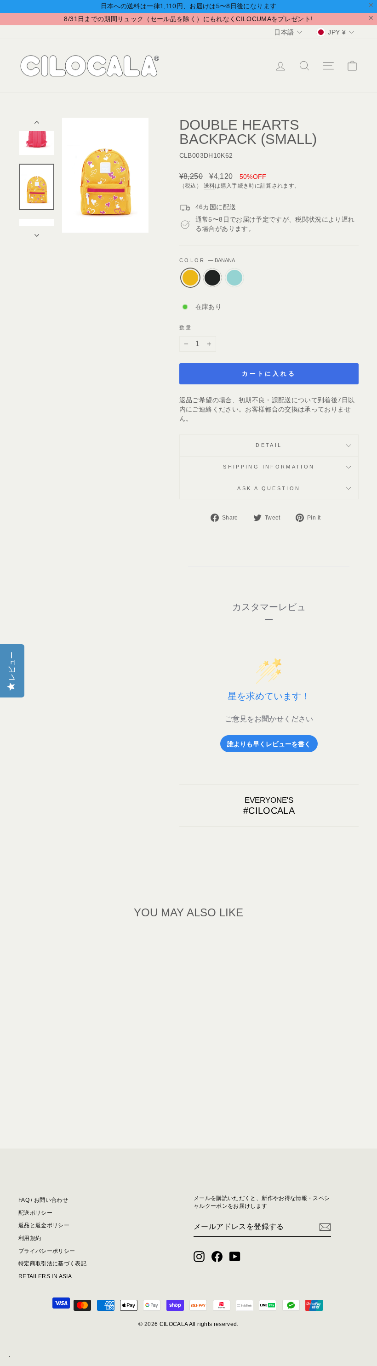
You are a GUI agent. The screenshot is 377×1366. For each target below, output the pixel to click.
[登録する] (325, 1227)
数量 (186, 327)
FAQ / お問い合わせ (43, 1200)
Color (207, 260)
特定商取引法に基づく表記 (52, 1263)
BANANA (190, 278)
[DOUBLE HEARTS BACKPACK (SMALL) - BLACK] (57, 1094)
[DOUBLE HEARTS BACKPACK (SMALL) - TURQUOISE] (69, 1094)
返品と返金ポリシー (43, 1225)
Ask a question (268, 488)
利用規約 (29, 1238)
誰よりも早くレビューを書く (269, 743)
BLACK (212, 278)
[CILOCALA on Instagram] (199, 1256)
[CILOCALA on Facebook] (217, 1256)
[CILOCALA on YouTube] (234, 1256)
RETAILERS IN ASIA (45, 1276)
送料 (209, 186)
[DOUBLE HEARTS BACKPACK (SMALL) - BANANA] (44, 1094)
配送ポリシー (35, 1213)
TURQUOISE (234, 278)
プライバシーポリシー (46, 1251)
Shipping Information (268, 466)
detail (269, 445)
